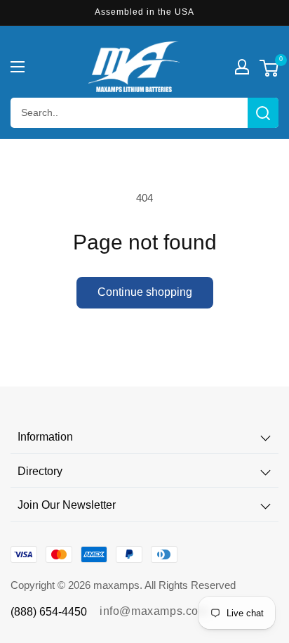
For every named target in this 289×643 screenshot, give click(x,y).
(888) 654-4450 (49, 612)
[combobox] (144, 113)
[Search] (263, 113)
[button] (17, 66)
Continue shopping (145, 292)
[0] (269, 70)
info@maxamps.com (154, 611)
